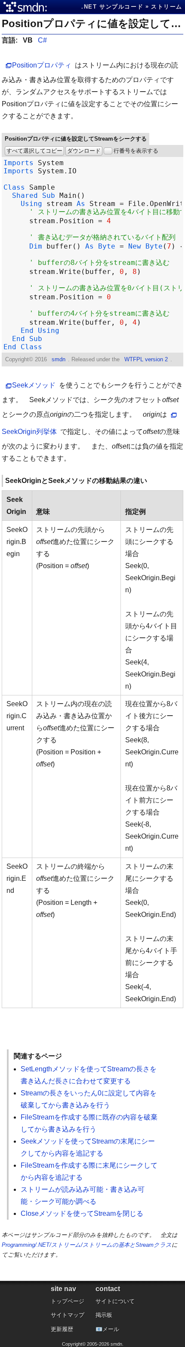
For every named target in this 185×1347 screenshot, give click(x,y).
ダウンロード (84, 151)
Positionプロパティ (41, 65)
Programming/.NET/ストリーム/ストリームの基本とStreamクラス (87, 1245)
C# (42, 40)
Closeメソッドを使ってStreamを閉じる (82, 1213)
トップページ (67, 1301)
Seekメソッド (34, 385)
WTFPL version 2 (146, 359)
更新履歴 (62, 1329)
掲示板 (104, 1315)
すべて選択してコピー (34, 151)
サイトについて (115, 1301)
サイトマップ (67, 1315)
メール (110, 1329)
